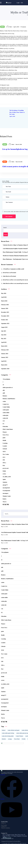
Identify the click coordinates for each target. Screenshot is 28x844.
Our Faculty (4, 825)
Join (22, 2)
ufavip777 (5, 485)
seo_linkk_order (7, 476)
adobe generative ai (7, 387)
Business (5, 395)
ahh (4, 390)
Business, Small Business (9, 398)
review (4, 473)
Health (4, 440)
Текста (4, 501)
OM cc (4, 462)
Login (18, 2)
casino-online (6, 412)
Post (4, 465)
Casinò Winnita (19, 736)
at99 (4, 393)
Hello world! (21, 269)
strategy (10, 739)
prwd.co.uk (6, 468)
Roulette (4, 739)
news (4, 457)
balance (3, 730)
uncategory (5, 493)
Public (2, 26)
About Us (3, 823)
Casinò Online (6, 407)
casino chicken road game (13, 730)
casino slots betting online (8, 736)
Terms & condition (5, 828)
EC (3, 423)
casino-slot (5, 418)
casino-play (5, 415)
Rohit (10, 26)
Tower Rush (16, 739)
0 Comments (23, 26)
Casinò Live (6, 404)
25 (3, 384)
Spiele (4, 479)
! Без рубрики (6, 379)
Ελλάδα (23, 739)
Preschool (13, 272)
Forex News (6, 434)
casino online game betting (8, 733)
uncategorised (6, 487)
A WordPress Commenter (9, 269)
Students (5, 482)
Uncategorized (6, 490)
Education (5, 426)
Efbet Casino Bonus (8, 429)
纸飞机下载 (6, 504)
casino (4, 401)
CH (3, 421)
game (4, 437)
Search (5, 234)
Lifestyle (5, 448)
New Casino (6, 454)
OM (4, 460)
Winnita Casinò (7, 496)
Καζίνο (4, 499)
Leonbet (5, 446)
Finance (5, 432)
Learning (5, 443)
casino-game (6, 409)
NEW (4, 451)
